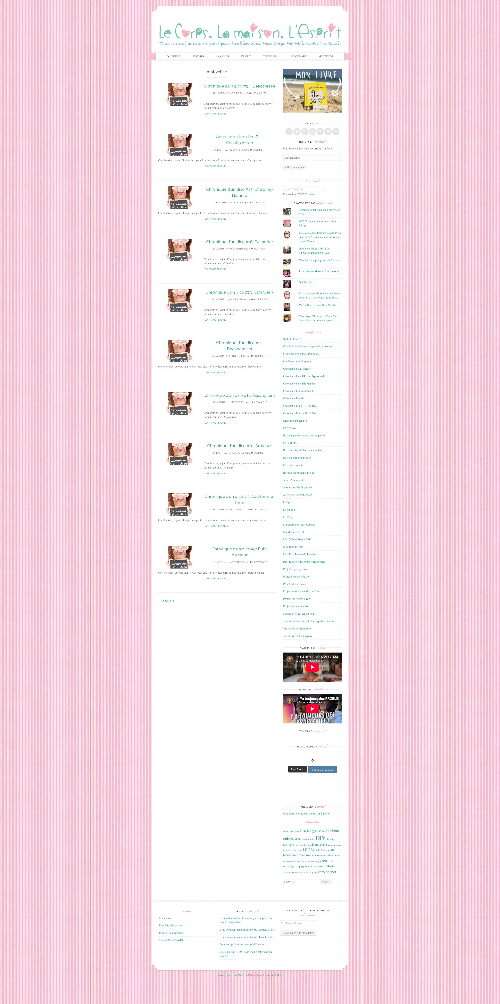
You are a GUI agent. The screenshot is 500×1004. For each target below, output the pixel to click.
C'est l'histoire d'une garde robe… (302, 354)
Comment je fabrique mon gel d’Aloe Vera (243, 944)
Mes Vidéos (326, 56)
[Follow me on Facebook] (289, 131)
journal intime (296, 850)
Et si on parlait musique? (297, 458)
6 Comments (260, 299)
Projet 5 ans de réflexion (296, 576)
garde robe (305, 845)
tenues (321, 866)
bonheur (332, 830)
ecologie (288, 844)
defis (298, 839)
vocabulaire (302, 872)
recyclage (289, 866)
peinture (300, 861)
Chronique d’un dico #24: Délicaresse (239, 86)
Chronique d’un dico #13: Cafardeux (240, 292)
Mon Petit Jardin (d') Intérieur (300, 554)
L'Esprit (287, 502)
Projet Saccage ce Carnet (297, 606)
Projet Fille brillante (294, 584)
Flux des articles (171, 925)
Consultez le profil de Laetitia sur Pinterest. (307, 813)
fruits (297, 844)
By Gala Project (292, 339)
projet (318, 861)
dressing (330, 839)
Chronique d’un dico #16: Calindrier (239, 241)
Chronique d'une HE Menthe (299, 383)
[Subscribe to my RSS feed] (335, 131)
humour (331, 844)
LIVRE (307, 849)
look (320, 849)
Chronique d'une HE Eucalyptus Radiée (305, 376)
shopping (300, 866)
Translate (310, 194)
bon (324, 830)
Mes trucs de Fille (293, 547)
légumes (326, 849)
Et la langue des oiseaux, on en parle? (304, 435)
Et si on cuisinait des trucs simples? (302, 450)
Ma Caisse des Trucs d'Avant (299, 524)
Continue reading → (217, 114)
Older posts (166, 600)
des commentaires (171, 933)
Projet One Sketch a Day (297, 599)
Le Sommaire (299, 56)
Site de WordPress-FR (171, 940)
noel (337, 855)
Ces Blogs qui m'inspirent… (298, 361)
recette (327, 860)
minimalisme (302, 854)
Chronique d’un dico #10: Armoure (239, 445)
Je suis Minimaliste (293, 480)
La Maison (222, 56)
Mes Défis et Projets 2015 (297, 539)
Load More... (297, 769)
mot (314, 855)
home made (319, 844)
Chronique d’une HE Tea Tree (300, 406)
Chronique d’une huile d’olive (299, 413)
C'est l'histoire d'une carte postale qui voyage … (309, 346)
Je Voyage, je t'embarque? (297, 495)
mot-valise (321, 855)
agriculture (294, 831)
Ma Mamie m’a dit (293, 532)
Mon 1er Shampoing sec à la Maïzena (319, 260)
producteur (309, 861)
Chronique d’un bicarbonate (298, 391)
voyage (313, 872)
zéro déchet (327, 871)
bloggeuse (314, 830)
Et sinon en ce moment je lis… (300, 472)
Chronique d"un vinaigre (297, 368)
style (315, 866)
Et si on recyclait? (293, 465)
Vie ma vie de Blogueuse (297, 628)
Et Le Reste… (271, 56)
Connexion (165, 918)
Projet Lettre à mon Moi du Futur (302, 591)
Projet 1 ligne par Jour (295, 569)
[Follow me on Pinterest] (312, 131)
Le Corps (198, 56)
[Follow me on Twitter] (296, 131)
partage (293, 861)
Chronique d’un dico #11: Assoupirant (239, 395)
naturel (330, 855)
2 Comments (260, 356)
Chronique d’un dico (294, 398)
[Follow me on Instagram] (320, 131)
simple (308, 866)
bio (303, 830)
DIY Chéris (289, 428)
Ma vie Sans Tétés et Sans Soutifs (317, 305)
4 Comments (258, 93)
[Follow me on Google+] (304, 131)
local (315, 850)
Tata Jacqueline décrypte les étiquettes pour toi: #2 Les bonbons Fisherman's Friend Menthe (320, 237)
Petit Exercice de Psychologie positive (304, 561)
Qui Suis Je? (174, 56)
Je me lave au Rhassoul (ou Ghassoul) (319, 271)
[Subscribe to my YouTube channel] (328, 131)
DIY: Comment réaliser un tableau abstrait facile (246, 937)
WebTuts (278, 974)
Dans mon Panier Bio (295, 420)
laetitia (221, 93)
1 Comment (259, 150)
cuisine (289, 838)
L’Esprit (246, 56)
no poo (286, 861)
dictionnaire (308, 839)
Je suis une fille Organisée (297, 487)
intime (338, 844)
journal (286, 849)
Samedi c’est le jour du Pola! (299, 613)
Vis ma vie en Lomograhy (297, 636)
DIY (321, 838)
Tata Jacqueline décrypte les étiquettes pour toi (309, 621)
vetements (288, 872)
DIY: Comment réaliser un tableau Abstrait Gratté (247, 929)
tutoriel (330, 866)
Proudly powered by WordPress (233, 974)
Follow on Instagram (323, 770)
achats (286, 830)
